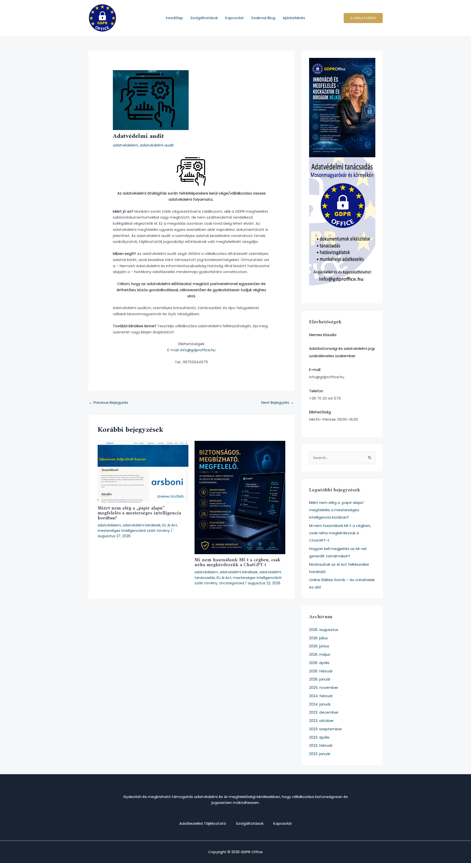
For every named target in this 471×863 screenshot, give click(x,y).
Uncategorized (231, 583)
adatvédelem (125, 145)
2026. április (319, 662)
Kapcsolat (234, 17)
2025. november (323, 687)
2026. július (318, 638)
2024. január (320, 704)
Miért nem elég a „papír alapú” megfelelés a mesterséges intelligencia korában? (139, 513)
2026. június (319, 646)
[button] (363, 18)
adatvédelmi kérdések (142, 525)
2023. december (324, 712)
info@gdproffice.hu (197, 350)
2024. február (321, 695)
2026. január (319, 679)
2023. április (319, 737)
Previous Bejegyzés (108, 402)
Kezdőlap (174, 17)
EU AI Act (169, 525)
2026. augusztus (323, 629)
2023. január (319, 753)
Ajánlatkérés (294, 17)
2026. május (319, 654)
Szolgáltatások (204, 17)
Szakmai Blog (263, 17)
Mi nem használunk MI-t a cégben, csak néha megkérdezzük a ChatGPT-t (237, 562)
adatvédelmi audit (157, 145)
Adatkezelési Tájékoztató (202, 823)
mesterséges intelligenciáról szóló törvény (134, 530)
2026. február (321, 671)
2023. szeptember (325, 729)
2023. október (321, 720)
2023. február (321, 745)
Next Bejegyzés (277, 402)
